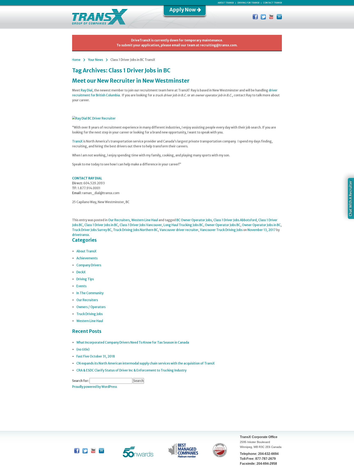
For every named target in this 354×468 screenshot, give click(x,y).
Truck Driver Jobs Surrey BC (91, 230)
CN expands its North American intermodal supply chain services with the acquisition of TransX (145, 363)
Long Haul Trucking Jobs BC (183, 225)
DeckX (81, 272)
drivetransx (80, 235)
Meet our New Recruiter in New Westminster (130, 80)
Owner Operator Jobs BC (222, 225)
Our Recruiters (119, 220)
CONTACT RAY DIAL (87, 178)
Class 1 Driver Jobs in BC (101, 225)
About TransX (86, 251)
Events (81, 286)
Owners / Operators (91, 307)
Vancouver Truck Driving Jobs (221, 230)
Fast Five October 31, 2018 (95, 356)
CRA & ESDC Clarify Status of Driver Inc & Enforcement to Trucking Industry (131, 370)
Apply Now (182, 10)
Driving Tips (85, 279)
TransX (77, 141)
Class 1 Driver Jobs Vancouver (141, 225)
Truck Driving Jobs (89, 314)
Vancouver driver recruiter (179, 230)
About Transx (226, 2)
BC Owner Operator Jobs (194, 220)
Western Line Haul (144, 220)
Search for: (80, 381)
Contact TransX (272, 2)
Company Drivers (88, 265)
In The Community (89, 293)
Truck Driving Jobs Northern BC (135, 230)
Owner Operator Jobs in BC (261, 225)
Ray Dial (86, 90)
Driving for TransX (248, 2)
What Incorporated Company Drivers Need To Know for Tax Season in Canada (132, 342)
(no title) (83, 349)
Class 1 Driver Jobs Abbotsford (235, 220)
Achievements (87, 258)
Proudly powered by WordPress (94, 387)
